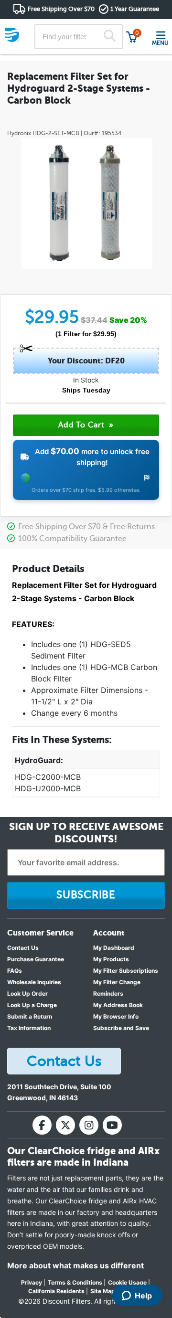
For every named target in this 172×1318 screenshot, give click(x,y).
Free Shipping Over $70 (61, 8)
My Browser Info (116, 1016)
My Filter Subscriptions (125, 970)
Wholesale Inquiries (34, 982)
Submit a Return (29, 1016)
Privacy (31, 1282)
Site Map (102, 1291)
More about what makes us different (75, 1265)
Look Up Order (27, 993)
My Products (111, 959)
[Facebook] (42, 1125)
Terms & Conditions (75, 1282)
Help (143, 1295)
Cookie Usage (127, 1282)
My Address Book (118, 1005)
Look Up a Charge (32, 1005)
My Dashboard (113, 947)
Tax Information (29, 1027)
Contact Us (23, 947)
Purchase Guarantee (35, 959)
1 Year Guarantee (134, 8)
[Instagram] (88, 1125)
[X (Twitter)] (65, 1125)
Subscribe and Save (121, 1027)
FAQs (14, 970)
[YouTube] (112, 1125)
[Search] (109, 37)
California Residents (56, 1291)
